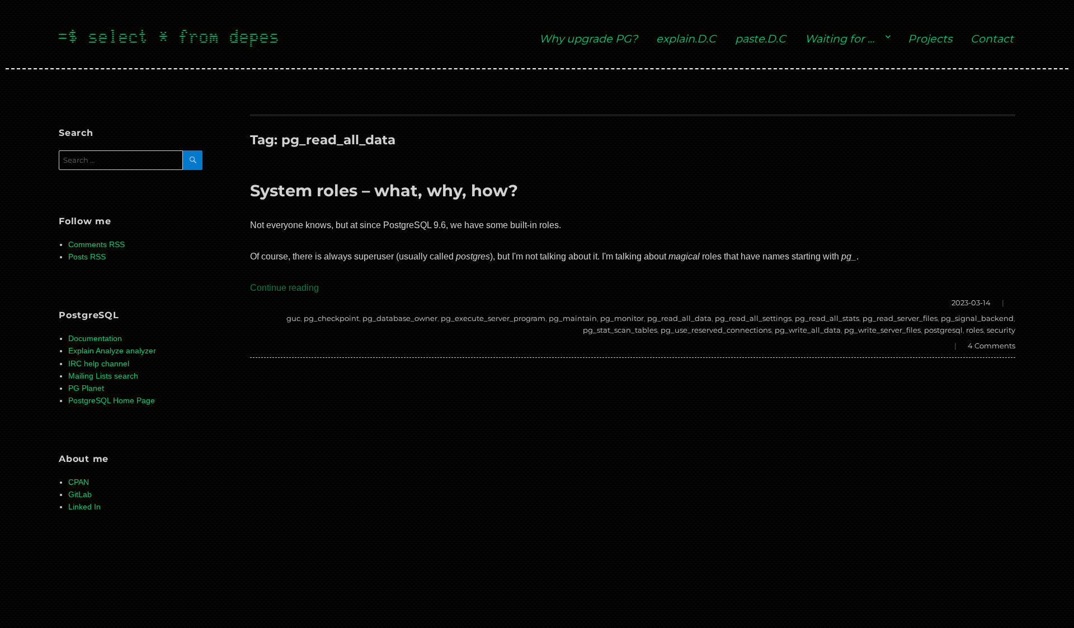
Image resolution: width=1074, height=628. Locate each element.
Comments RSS (96, 244)
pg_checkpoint (331, 318)
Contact (992, 38)
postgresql (943, 329)
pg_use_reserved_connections (716, 329)
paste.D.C (760, 38)
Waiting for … (839, 38)
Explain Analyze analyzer (112, 351)
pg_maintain (573, 318)
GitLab (80, 494)
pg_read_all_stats (827, 318)
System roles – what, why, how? (384, 190)
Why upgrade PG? (588, 38)
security (1001, 329)
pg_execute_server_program (493, 318)
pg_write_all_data (808, 329)
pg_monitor (622, 318)
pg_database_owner (399, 318)
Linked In (84, 507)
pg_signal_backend (977, 318)
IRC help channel (98, 364)
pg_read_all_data (679, 318)
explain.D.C (686, 38)
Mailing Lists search (103, 376)
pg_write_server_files (882, 329)
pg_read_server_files (900, 318)
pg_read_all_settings (753, 318)
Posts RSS (87, 257)
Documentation (95, 338)
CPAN (78, 482)
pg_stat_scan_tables (620, 329)
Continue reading (284, 287)
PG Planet (86, 388)
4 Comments (991, 345)
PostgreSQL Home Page (111, 400)
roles (974, 329)
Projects (930, 38)
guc (293, 318)
